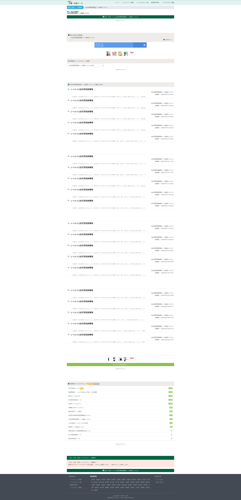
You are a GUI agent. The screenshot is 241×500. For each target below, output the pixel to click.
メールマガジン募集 (168, 2)
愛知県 (148, 482)
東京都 (96, 482)
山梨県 (127, 482)
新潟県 (107, 482)
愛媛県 (107, 487)
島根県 (135, 485)
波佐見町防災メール (120, 438)
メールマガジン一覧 (142, 2)
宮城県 (108, 479)
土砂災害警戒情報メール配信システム (162, 92)
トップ (117, 2)
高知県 (112, 487)
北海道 (93, 479)
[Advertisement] (120, 26)
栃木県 (134, 479)
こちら (97, 464)
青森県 (98, 479)
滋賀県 (98, 485)
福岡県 (117, 487)
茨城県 (129, 479)
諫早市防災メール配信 (120, 411)
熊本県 (132, 487)
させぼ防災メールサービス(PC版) (120, 423)
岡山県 (140, 485)
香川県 (102, 487)
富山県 (112, 482)
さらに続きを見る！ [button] (121, 364)
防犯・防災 (71, 7)
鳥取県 (130, 485)
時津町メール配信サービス (120, 427)
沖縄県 (96, 490)
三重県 (93, 485)
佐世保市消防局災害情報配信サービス (120, 415)
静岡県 (143, 482)
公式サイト (168, 40)
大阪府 (108, 485)
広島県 (145, 485)
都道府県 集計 (155, 2)
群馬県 (139, 479)
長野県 (132, 482)
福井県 (122, 482)
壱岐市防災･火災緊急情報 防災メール (120, 431)
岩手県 (103, 479)
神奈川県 (101, 482)
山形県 (118, 479)
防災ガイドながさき (120, 396)
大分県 (138, 487)
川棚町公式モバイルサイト (120, 407)
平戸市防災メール (120, 388)
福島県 (124, 479)
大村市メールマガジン (120, 404)
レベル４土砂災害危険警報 (82, 89)
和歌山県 (124, 485)
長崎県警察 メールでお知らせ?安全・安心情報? (120, 392)
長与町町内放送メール (120, 400)
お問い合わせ (159, 482)
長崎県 (80, 7)
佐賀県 (122, 487)
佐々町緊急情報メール (120, 435)
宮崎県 (143, 487)
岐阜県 (138, 482)
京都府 (103, 485)
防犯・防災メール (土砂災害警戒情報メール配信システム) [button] (121, 17)
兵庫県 (113, 485)
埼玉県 (144, 479)
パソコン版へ (159, 479)
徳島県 (97, 487)
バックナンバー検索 (128, 2)
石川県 (117, 482)
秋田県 (113, 479)
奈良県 (118, 485)
